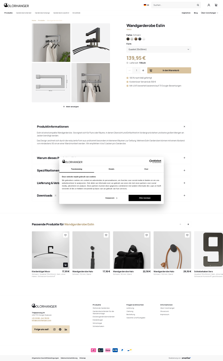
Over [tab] (146, 169)
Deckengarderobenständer (104, 316)
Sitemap (82, 358)
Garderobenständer (23, 13)
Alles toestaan (145, 198)
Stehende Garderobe (101, 308)
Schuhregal (97, 323)
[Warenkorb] (216, 5)
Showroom (164, 311)
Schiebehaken (98, 326)
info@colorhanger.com (41, 320)
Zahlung (129, 311)
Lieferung (130, 308)
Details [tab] (111, 169)
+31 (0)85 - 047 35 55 (40, 318)
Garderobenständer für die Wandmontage (103, 312)
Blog (196, 13)
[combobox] (158, 49)
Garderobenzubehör (61, 13)
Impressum (164, 314)
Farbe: (133, 35)
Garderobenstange (42, 13)
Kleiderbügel (98, 320)
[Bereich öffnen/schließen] (184, 126)
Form (128, 43)
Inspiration (186, 13)
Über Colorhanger (208, 13)
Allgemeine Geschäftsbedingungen (45, 358)
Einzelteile (76, 13)
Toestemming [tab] (76, 169)
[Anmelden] (209, 5)
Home (34, 20)
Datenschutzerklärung (69, 358)
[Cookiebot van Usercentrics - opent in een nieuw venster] (151, 161)
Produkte (41, 20)
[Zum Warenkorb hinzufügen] (65, 265)
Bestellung (130, 314)
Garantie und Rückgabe (135, 317)
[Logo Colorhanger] (16, 5)
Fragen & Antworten (135, 305)
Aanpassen (109, 198)
